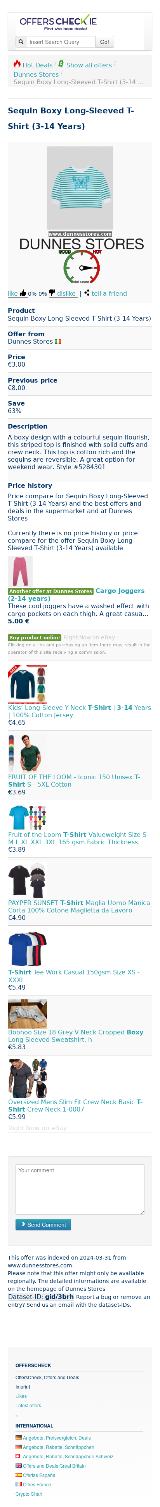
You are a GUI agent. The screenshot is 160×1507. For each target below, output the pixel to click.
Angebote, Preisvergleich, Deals (56, 1437)
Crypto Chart (29, 1493)
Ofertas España (39, 1475)
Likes (21, 1395)
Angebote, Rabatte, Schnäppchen (58, 1446)
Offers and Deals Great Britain (54, 1465)
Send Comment (46, 1224)
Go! (104, 42)
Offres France (36, 1484)
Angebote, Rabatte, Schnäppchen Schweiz (67, 1456)
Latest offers (28, 1405)
